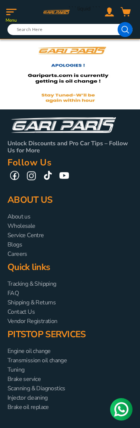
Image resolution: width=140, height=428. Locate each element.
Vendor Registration (32, 321)
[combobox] (70, 29)
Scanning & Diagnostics (36, 388)
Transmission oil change (37, 360)
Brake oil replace (28, 407)
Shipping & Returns (31, 302)
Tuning (15, 370)
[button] (11, 12)
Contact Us (21, 312)
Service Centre (25, 235)
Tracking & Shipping (31, 284)
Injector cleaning (27, 398)
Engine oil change (29, 351)
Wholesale (21, 226)
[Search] (125, 29)
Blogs (14, 245)
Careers (17, 254)
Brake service (24, 379)
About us (18, 217)
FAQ (13, 293)
